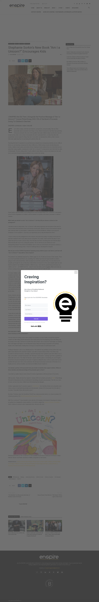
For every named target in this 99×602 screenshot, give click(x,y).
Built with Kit (36, 326)
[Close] (75, 272)
